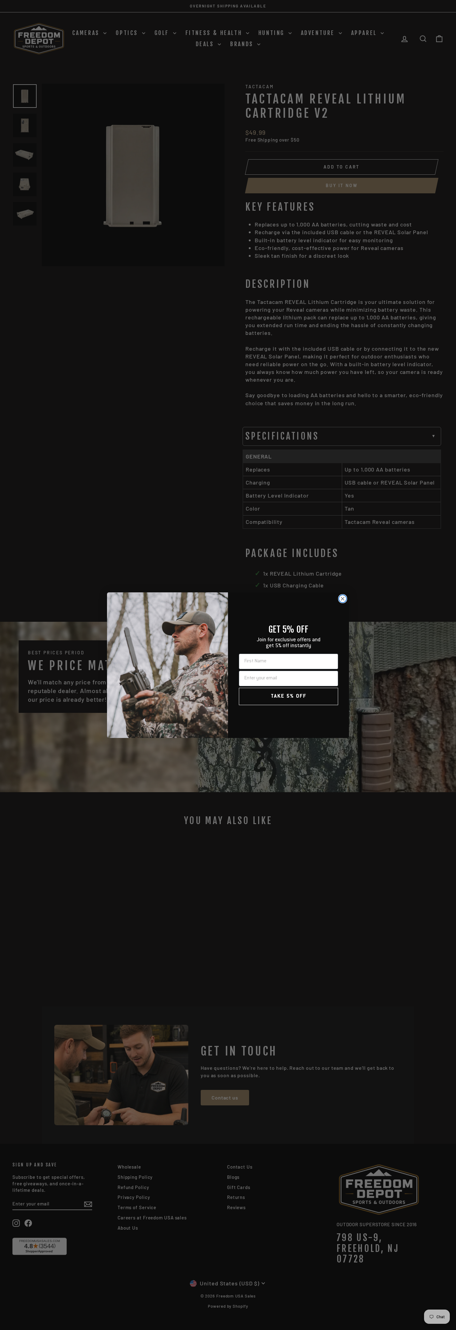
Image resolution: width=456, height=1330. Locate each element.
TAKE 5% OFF (288, 696)
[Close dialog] (342, 599)
